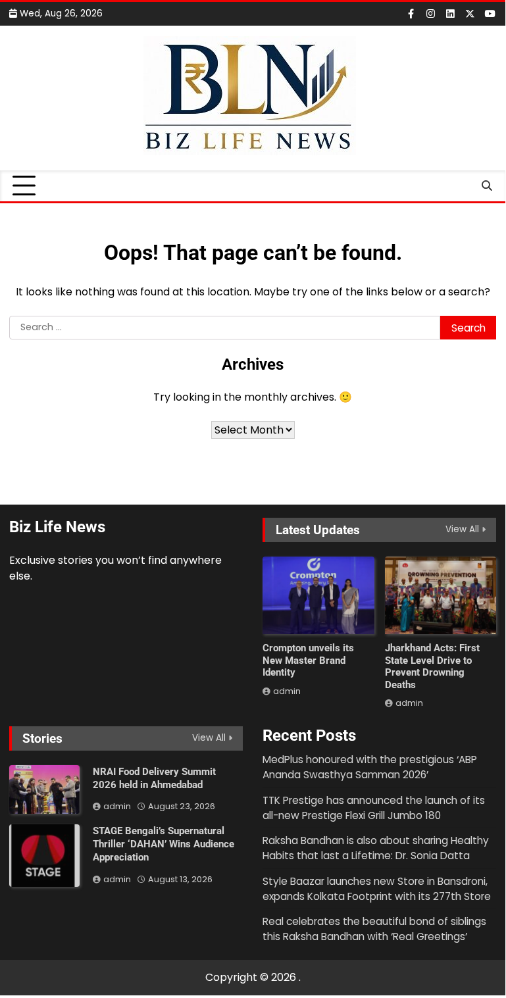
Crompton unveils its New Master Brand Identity (308, 660)
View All (462, 529)
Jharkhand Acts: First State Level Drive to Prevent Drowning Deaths (432, 666)
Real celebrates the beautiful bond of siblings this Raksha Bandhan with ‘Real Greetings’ (374, 928)
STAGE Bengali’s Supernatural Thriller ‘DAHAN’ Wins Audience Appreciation (163, 844)
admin (287, 691)
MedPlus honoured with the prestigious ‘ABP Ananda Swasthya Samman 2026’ (370, 767)
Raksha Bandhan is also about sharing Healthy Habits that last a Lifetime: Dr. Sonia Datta (376, 848)
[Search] (486, 186)
